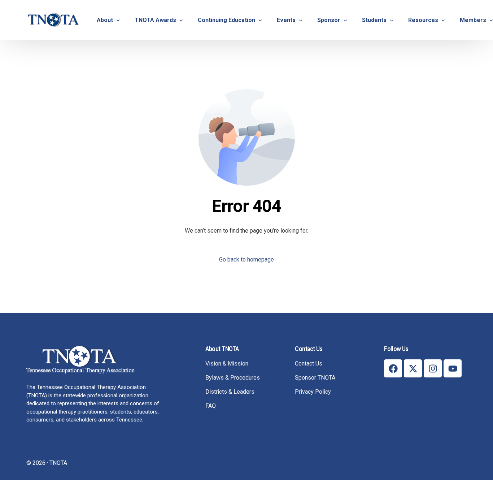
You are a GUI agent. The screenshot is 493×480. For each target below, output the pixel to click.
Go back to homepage (246, 259)
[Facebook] (393, 368)
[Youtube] (453, 368)
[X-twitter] (413, 368)
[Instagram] (433, 368)
